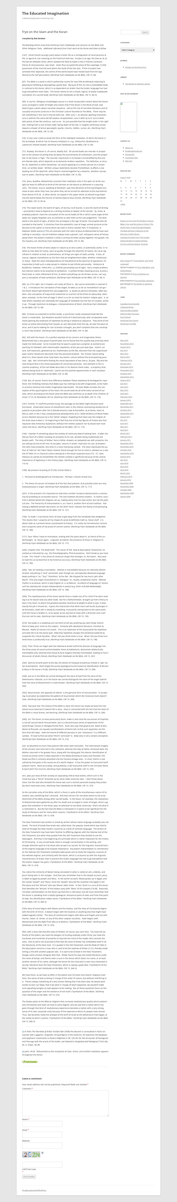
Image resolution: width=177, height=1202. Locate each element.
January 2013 (125, 363)
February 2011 (126, 436)
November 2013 (126, 343)
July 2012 (123, 383)
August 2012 (125, 380)
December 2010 (126, 443)
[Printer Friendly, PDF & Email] (30, 1061)
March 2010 (125, 473)
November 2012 (126, 370)
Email (25, 1130)
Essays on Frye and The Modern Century (136, 221)
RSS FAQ (128, 161)
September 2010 (127, 453)
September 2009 (127, 493)
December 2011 (126, 403)
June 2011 (124, 423)
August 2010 (125, 456)
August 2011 (125, 417)
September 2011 (127, 413)
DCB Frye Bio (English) (129, 310)
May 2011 (124, 426)
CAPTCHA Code (29, 1169)
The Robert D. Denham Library (137, 84)
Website (26, 1140)
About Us (129, 148)
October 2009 (125, 490)
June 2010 (124, 463)
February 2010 (126, 476)
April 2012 (124, 393)
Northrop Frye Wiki (128, 324)
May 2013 (124, 353)
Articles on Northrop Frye (135, 67)
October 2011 (125, 410)
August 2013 (125, 347)
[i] (44, 231)
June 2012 (124, 387)
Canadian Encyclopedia (129, 304)
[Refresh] (42, 1153)
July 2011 (123, 420)
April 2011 (124, 430)
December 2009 (126, 483)
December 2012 (126, 367)
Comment (27, 1088)
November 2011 (126, 407)
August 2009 (125, 496)
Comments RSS (131, 157)
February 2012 (126, 397)
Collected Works (127, 307)
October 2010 (125, 450)
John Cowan (125, 260)
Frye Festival (125, 317)
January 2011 (125, 440)
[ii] (39, 234)
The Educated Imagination (45, 13)
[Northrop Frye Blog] (128, 131)
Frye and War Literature (144, 280)
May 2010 (124, 466)
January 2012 (125, 400)
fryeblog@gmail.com (133, 151)
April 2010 (124, 470)
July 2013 (123, 350)
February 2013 (126, 360)
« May (122, 204)
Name (25, 1119)
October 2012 (125, 373)
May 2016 (124, 340)
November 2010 (126, 446)
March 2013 (125, 357)
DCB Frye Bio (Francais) (129, 314)
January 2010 (125, 480)
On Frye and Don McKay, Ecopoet (134, 244)
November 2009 (126, 486)
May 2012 (124, 390)
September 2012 (127, 377)
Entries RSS (129, 154)
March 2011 (125, 433)
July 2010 (123, 460)
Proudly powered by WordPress (34, 1190)
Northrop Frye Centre (129, 320)
